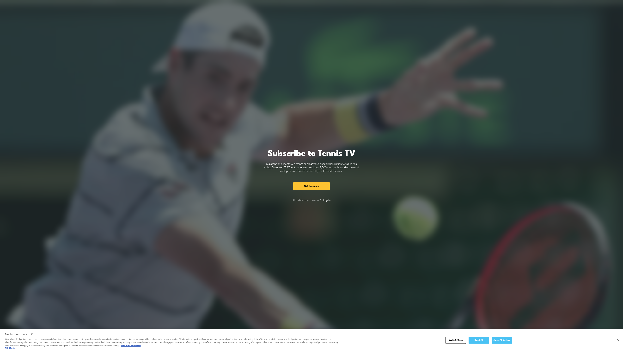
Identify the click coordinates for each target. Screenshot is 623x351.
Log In (326, 200)
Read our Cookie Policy (131, 346)
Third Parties (10, 348)
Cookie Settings (456, 340)
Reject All (479, 340)
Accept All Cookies (502, 340)
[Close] (617, 339)
